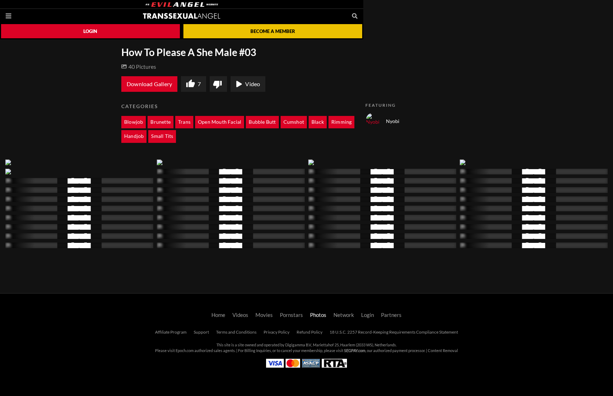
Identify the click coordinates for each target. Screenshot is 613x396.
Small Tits (162, 136)
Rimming (341, 122)
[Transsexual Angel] (181, 16)
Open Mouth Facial (219, 122)
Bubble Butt (262, 122)
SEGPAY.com (354, 350)
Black (317, 122)
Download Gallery (149, 84)
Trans (184, 122)
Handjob (134, 136)
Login (90, 31)
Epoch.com (185, 350)
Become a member (272, 31)
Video (252, 84)
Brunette (160, 122)
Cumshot (293, 122)
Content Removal (443, 350)
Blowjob (133, 122)
